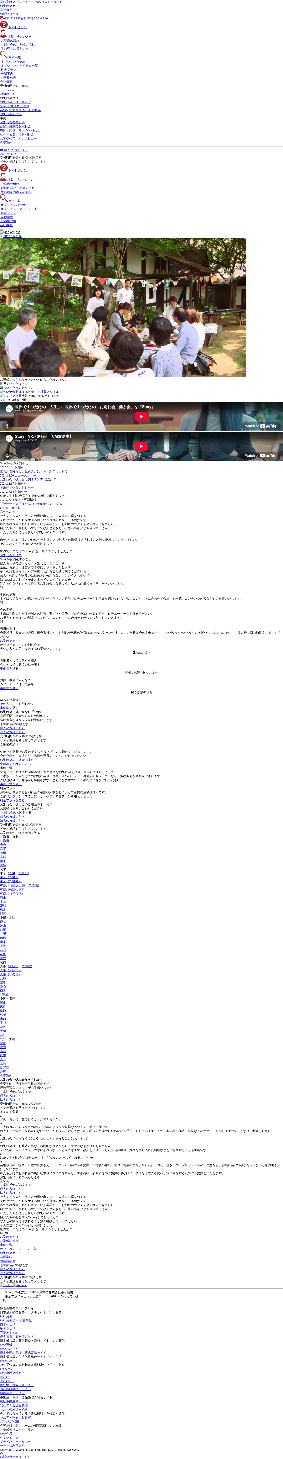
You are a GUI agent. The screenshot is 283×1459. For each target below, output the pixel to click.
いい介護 (6, 1433)
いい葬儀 (6, 1344)
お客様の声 (7, 1261)
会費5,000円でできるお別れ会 (20, 110)
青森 (3, 844)
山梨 (3, 942)
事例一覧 (6, 1244)
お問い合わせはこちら (15, 1456)
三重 (3, 933)
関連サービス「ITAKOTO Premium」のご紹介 (31, 503)
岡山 (3, 1002)
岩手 (3, 849)
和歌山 (4, 994)
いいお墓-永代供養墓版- (16, 1320)
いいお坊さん (9, 1348)
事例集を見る (9, 668)
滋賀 (3, 986)
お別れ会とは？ (11, 555)
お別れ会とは (9, 1236)
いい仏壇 (6, 1360)
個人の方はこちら (15, 150)
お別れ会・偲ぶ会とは (15, 102)
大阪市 (13, 966)
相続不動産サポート (14, 1401)
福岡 (3, 1043)
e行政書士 (7, 1381)
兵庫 (3, 978)
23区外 (23, 873)
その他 (33, 885)
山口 (3, 1018)
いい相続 (6, 1369)
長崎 (3, 1051)
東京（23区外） (11, 881)
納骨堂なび (7, 1328)
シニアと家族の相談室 (15, 1417)
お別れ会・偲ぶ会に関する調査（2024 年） (29, 479)
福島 (3, 865)
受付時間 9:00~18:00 (25, 18)
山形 (3, 861)
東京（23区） (9, 877)
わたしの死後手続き (14, 1409)
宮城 (3, 857)
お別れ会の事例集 (12, 122)
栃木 (3, 909)
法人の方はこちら (12, 732)
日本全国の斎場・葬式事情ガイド (23, 1352)
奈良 (3, 990)
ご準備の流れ (9, 1240)
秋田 (3, 853)
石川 (3, 950)
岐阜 (3, 925)
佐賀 (3, 1047)
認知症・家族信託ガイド (17, 1385)
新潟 (3, 938)
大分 (3, 1059)
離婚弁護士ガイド (12, 1393)
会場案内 (6, 1075)
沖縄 (3, 1071)
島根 (3, 1014)
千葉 (3, 901)
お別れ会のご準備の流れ (17, 759)
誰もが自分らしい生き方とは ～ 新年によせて (34, 471)
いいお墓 (6, 1316)
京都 (3, 982)
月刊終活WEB (9, 1421)
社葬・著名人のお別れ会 (17, 134)
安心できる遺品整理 (14, 1405)
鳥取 (3, 1010)
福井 (3, 958)
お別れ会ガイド (11, 114)
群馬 (3, 913)
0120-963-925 (8, 153)
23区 (12, 873)
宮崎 (3, 1063)
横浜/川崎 (18, 885)
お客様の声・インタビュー (18, 138)
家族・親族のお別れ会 (15, 126)
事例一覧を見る (11, 784)
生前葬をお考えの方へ (15, 764)
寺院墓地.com (9, 1332)
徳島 (3, 1027)
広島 (3, 1006)
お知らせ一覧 (11, 507)
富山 (3, 954)
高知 (3, 1035)
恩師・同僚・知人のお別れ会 (20, 130)
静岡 (3, 929)
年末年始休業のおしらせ (17, 487)
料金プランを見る (12, 800)
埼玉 (3, 897)
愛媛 (3, 1031)
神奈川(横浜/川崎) (12, 889)
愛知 (3, 921)
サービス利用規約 (12, 1445)
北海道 (4, 840)
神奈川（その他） (12, 893)
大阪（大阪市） (11, 970)
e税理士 (5, 1377)
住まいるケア (9, 1437)
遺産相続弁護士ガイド (15, 1389)
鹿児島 (4, 1067)
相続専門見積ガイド (14, 1373)
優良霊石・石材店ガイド (17, 1336)
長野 (3, 946)
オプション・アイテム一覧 (18, 1249)
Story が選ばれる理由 (14, 106)
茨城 (3, 905)
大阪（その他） (11, 974)
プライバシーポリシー (15, 1441)
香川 (3, 1022)
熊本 (3, 1055)
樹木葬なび (7, 1324)
